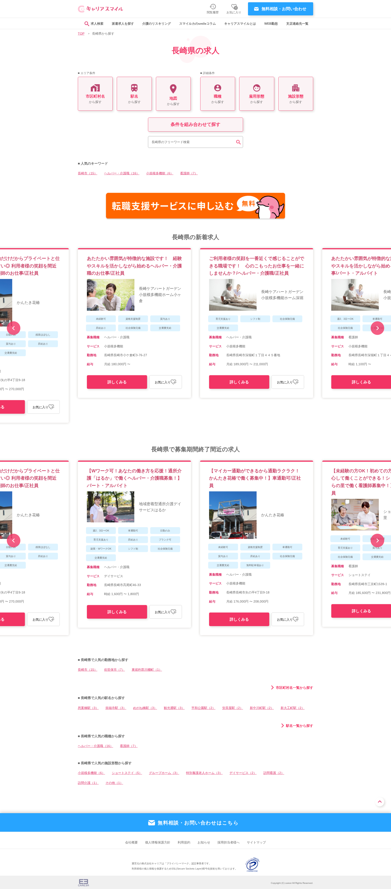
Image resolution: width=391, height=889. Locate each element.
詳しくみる (117, 382)
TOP (81, 33)
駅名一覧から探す (299, 725)
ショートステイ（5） (127, 773)
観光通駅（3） (174, 708)
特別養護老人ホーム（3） (204, 773)
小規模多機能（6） (159, 173)
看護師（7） (189, 173)
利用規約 (184, 842)
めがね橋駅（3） (145, 708)
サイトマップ (256, 842)
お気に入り (40, 407)
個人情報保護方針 (157, 842)
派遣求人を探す (123, 23)
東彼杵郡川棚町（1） (147, 669)
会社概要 (131, 842)
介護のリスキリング (156, 23)
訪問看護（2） (273, 773)
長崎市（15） (87, 173)
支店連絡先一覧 (297, 23)
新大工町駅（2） (293, 708)
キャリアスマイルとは (240, 23)
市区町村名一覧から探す (294, 687)
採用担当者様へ (228, 842)
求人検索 (97, 23)
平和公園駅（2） (203, 708)
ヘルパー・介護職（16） (121, 173)
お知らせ (204, 842)
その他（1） (114, 783)
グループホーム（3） (164, 773)
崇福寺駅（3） (115, 708)
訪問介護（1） (88, 783)
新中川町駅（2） (262, 708)
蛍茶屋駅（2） (232, 708)
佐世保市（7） (114, 669)
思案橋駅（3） (88, 708)
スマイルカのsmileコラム (197, 23)
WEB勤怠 (271, 23)
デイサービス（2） (243, 773)
